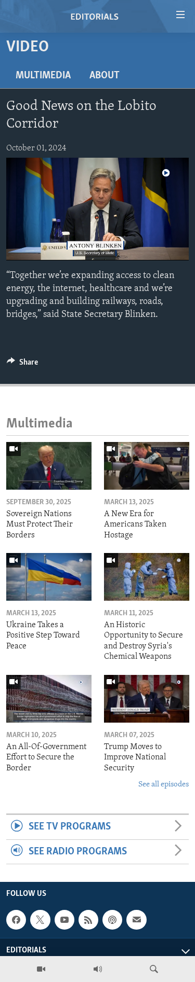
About (104, 76)
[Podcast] (112, 920)
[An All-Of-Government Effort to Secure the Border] (49, 699)
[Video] (41, 969)
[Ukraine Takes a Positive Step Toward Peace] (49, 577)
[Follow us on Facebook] (16, 920)
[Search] (154, 969)
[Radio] (97, 969)
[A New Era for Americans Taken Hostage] (146, 466)
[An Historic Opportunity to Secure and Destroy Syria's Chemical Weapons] (146, 577)
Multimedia (43, 76)
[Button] (22, 365)
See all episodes (163, 785)
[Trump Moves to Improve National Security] (146, 699)
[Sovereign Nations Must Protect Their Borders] (49, 466)
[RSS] (88, 920)
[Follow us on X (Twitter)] (40, 920)
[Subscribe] (136, 920)
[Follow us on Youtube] (64, 920)
